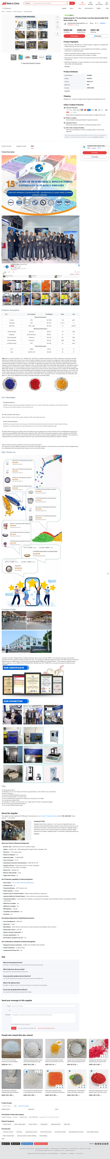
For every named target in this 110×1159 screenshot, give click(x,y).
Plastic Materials (28, 11)
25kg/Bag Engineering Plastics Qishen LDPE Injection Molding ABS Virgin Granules (32, 1061)
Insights (89, 1148)
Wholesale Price (64, 1148)
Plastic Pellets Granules (92, 1132)
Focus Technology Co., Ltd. (44, 1153)
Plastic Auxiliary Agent (19, 1124)
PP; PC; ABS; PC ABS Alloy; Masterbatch (23, 882)
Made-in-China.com (48, 1150)
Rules (107, 8)
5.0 (89, 148)
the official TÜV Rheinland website (48, 816)
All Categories (7, 8)
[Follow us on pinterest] (105, 1143)
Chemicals (9, 11)
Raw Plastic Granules (60, 1132)
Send (14, 1028)
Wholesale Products (55, 1148)
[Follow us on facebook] (96, 1143)
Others (56, 1109)
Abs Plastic (19, 1132)
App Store (5, 1143)
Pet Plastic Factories (8, 1132)
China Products (30, 1148)
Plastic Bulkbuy (43, 1136)
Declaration (71, 1153)
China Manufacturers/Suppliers (42, 1148)
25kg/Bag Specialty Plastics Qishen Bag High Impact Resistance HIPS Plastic (98, 1061)
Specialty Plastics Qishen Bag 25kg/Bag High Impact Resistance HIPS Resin (10, 1092)
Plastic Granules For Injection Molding (26, 1136)
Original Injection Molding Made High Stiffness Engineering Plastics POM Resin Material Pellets (76, 1061)
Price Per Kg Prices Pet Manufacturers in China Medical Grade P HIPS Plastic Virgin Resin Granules (32, 1092)
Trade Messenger (27, 1143)
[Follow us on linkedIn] (107, 1143)
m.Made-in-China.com (59, 1150)
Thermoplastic (44, 1124)
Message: (8, 1014)
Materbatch (31, 1109)
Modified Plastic (6, 1109)
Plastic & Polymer (17, 11)
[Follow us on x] (98, 1143)
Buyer (71, 8)
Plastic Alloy (67, 1124)
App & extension (89, 8)
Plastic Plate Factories (46, 1132)
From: (9, 1006)
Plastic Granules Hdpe (8, 1136)
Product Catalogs (24, 1106)
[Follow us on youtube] (103, 1143)
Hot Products (22, 1148)
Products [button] (27, 3)
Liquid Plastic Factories (31, 1132)
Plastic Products (33, 1124)
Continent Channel (74, 1148)
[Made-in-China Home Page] (10, 3)
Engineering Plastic (55, 1124)
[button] (67, 3)
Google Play (15, 1143)
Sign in (106, 4)
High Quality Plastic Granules (76, 1132)
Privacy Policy (80, 1153)
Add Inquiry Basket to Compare (31, 63)
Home (3, 11)
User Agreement (63, 1153)
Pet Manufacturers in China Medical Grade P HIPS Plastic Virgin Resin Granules (76, 1092)
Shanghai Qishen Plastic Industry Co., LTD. (77, 23)
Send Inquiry (74, 36)
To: (9, 1010)
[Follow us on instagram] (100, 1143)
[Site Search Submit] (72, 3)
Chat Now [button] (98, 36)
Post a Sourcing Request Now (46, 1028)
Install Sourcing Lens (42, 1143)
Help (80, 8)
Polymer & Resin (7, 1124)
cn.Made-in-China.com (70, 1150)
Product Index (82, 1148)
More (3, 1138)
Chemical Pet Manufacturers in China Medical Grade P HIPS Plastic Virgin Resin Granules (98, 1092)
